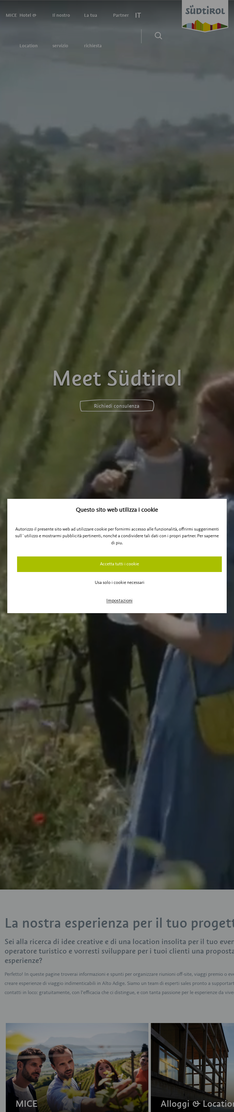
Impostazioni (119, 601)
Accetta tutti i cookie (119, 564)
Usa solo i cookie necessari (119, 583)
